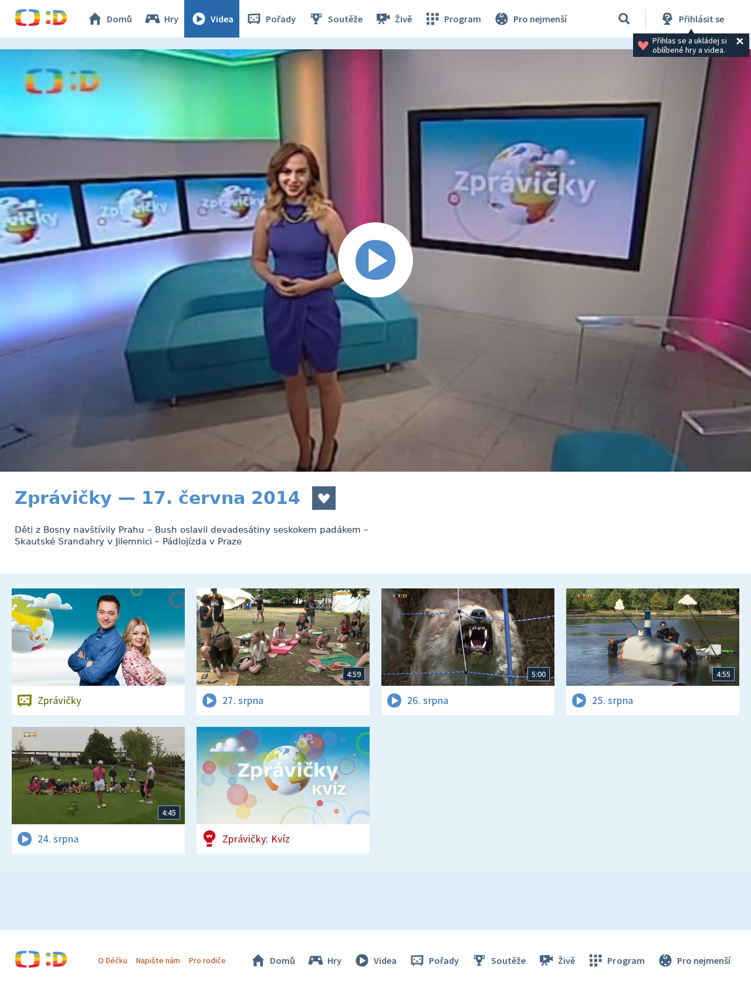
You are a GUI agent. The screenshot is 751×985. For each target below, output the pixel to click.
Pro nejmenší (540, 19)
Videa (222, 19)
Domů (119, 19)
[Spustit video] (375, 260)
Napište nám (158, 960)
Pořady (281, 19)
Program (462, 19)
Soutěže (345, 19)
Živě (403, 19)
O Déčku (112, 960)
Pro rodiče (207, 960)
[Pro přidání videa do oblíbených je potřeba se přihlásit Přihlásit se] (324, 498)
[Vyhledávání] (624, 19)
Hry (171, 19)
